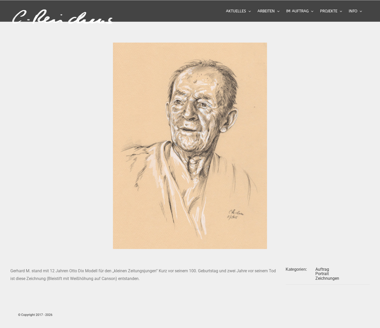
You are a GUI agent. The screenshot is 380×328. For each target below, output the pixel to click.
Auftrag (322, 269)
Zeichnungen (327, 278)
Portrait (322, 273)
